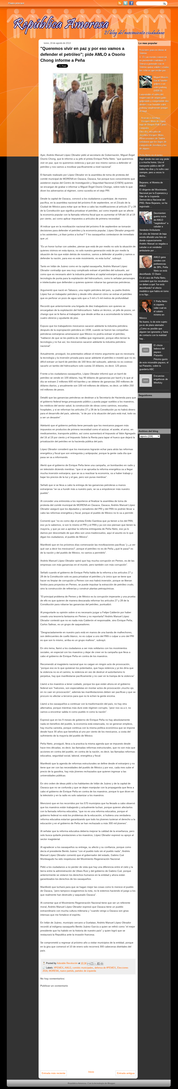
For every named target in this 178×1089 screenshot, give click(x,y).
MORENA (54, 971)
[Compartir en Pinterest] (102, 963)
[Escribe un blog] (92, 963)
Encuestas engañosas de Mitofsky (161, 379)
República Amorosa (77, 1083)
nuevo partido (67, 971)
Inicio (91, 1071)
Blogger (111, 1083)
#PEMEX (58, 967)
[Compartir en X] (95, 963)
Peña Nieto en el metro (151, 155)
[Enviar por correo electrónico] (88, 963)
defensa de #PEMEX (105, 967)
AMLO (68, 967)
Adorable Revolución (67, 963)
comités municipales (82, 967)
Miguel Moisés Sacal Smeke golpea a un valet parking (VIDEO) (161, 84)
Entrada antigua (126, 1073)
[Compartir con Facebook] (98, 963)
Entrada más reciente (53, 1073)
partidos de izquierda (85, 971)
